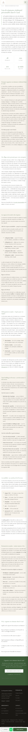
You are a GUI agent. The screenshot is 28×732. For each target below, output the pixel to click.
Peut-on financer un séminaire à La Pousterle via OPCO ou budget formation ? (12, 630)
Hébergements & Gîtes (14, 720)
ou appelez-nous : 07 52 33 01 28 (14, 674)
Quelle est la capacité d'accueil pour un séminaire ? (13, 625)
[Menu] (25, 2)
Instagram (3, 701)
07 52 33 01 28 (18, 708)
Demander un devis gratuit (14, 671)
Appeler (5, 729)
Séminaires (17, 695)
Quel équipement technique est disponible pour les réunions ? (12, 640)
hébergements (4, 367)
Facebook (7, 701)
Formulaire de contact (19, 710)
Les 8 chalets (3, 708)
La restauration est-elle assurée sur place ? (11, 635)
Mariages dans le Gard (5, 720)
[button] (3, 2)
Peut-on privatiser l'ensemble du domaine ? (11, 651)
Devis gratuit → (18, 700)
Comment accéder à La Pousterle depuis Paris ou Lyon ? (12, 646)
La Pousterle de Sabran (6, 690)
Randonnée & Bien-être (10, 721)
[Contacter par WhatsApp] (11, 729)
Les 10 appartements (4, 710)
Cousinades (18, 698)
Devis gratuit (20, 729)
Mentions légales (19, 726)
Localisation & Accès (18, 721)
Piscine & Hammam (4, 713)
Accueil (2, 5)
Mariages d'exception (19, 693)
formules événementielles (19, 202)
